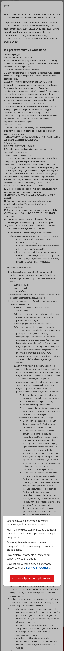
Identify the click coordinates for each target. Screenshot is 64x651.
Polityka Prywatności (38, 567)
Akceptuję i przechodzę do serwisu (32, 578)
